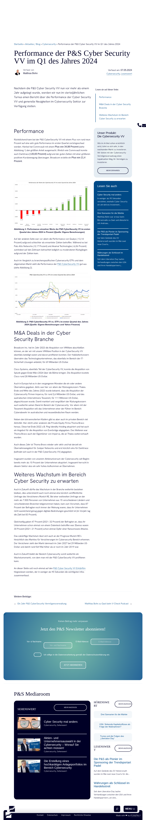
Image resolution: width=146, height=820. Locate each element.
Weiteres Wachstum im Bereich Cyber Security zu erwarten (113, 116)
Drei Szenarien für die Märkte (114, 714)
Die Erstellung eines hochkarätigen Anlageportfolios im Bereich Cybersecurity (65, 764)
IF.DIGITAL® (135, 815)
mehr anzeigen (70, 707)
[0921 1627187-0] (139, 126)
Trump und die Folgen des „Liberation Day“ (112, 737)
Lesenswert (126, 73)
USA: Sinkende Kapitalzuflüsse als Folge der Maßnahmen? (114, 725)
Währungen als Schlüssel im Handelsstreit (112, 784)
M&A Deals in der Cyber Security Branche (115, 106)
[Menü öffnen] (130, 809)
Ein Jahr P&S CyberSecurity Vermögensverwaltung (42, 603)
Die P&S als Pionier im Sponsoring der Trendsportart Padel (112, 762)
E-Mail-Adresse (82, 642)
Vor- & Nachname (34, 642)
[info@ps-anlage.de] (144, 126)
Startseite (18, 44)
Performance (105, 97)
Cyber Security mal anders (61, 721)
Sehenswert (62, 725)
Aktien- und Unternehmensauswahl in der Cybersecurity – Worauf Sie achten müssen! (62, 743)
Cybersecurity (49, 44)
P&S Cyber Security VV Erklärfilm (69, 568)
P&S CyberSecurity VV (68, 264)
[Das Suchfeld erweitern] (117, 809)
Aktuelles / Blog (32, 44)
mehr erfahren (113, 170)
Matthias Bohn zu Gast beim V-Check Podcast (106, 603)
